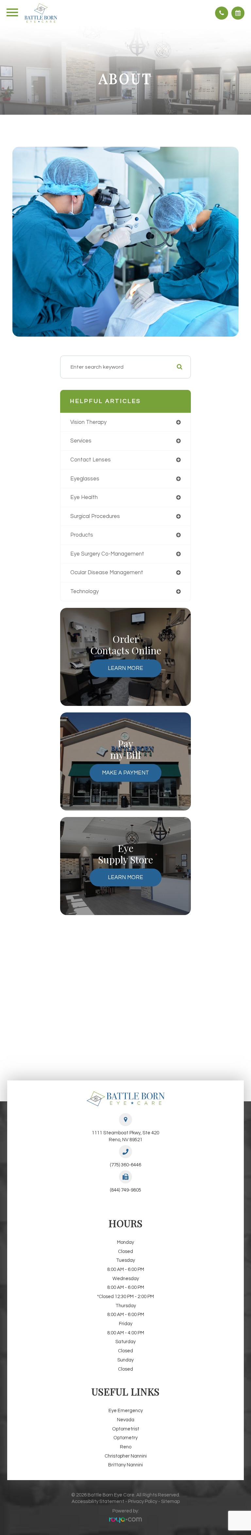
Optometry (125, 1437)
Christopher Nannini (126, 1456)
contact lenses (90, 459)
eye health (84, 497)
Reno (125, 1446)
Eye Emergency (126, 1410)
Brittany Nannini (125, 1464)
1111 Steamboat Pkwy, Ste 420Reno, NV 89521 (125, 1136)
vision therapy (88, 422)
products (81, 535)
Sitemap (170, 1501)
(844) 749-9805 (125, 1190)
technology (84, 591)
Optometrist (125, 1429)
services (81, 440)
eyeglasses (84, 478)
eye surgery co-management (107, 554)
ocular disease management (106, 572)
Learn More (125, 668)
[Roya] (125, 1520)
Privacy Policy (142, 1501)
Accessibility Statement (98, 1501)
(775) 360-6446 (125, 1164)
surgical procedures (95, 516)
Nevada (125, 1419)
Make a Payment (125, 773)
